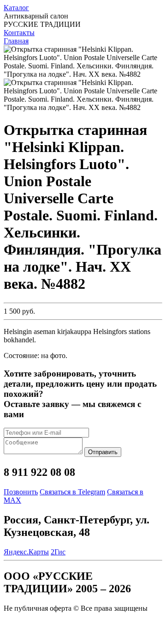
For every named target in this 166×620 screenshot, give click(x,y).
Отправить (103, 452)
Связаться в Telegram (72, 492)
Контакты (19, 32)
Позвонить (21, 492)
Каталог (16, 8)
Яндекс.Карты (26, 552)
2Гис (58, 552)
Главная (16, 41)
